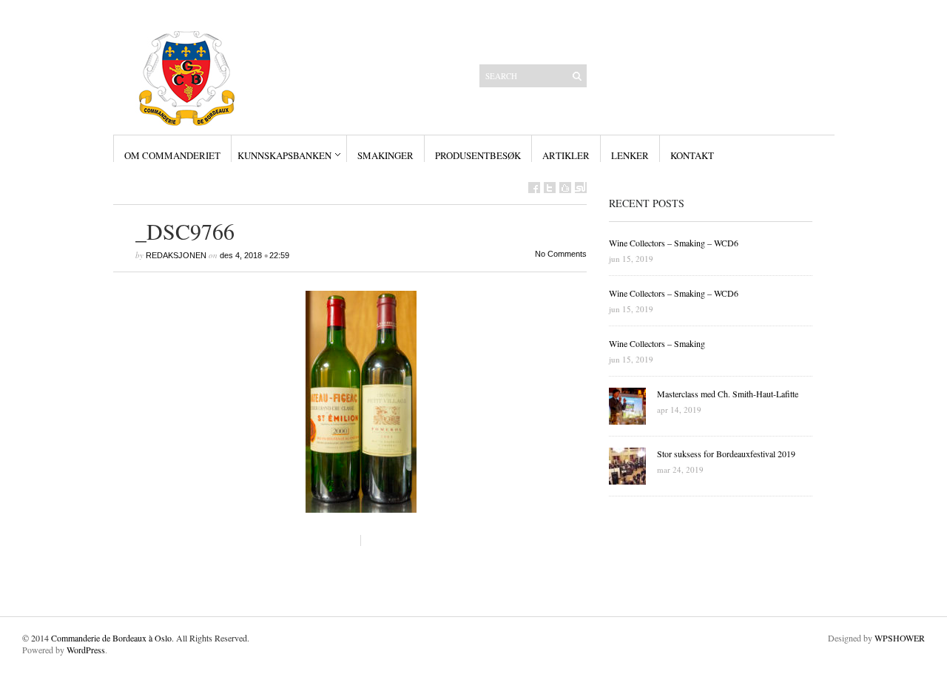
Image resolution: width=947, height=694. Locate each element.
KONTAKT (692, 155)
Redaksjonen (176, 255)
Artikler (566, 155)
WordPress (86, 650)
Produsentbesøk (478, 155)
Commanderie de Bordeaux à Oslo (111, 638)
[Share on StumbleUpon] (581, 187)
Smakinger (385, 155)
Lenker (630, 155)
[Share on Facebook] (534, 187)
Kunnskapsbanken (284, 155)
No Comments (561, 253)
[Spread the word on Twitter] (550, 187)
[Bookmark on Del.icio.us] (565, 187)
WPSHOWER (899, 638)
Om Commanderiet (172, 155)
